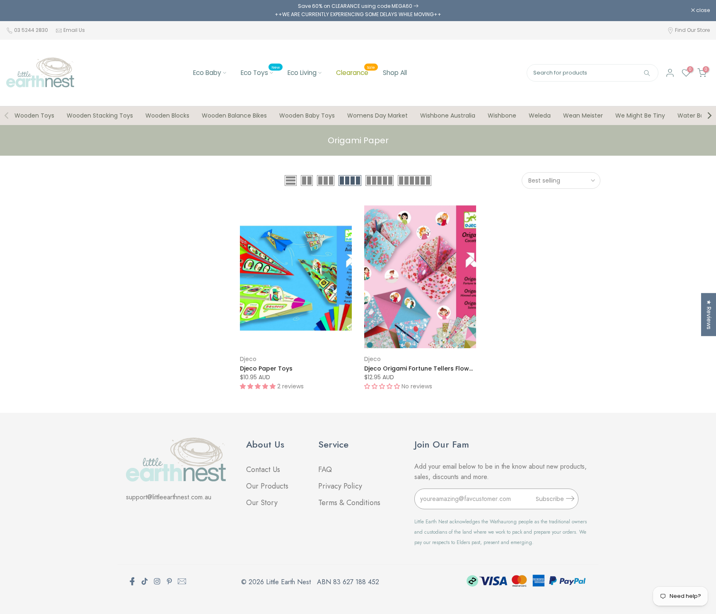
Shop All (395, 72)
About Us (265, 444)
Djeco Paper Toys (266, 368)
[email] (182, 581)
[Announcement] (358, 10)
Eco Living (302, 72)
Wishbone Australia (447, 115)
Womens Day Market (377, 115)
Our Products (267, 486)
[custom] (144, 581)
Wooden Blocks (167, 115)
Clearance (355, 72)
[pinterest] (169, 581)
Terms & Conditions (349, 502)
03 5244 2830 (31, 30)
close (17, 10)
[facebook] (132, 581)
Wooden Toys (34, 115)
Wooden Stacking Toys (100, 115)
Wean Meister (583, 115)
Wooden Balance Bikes (234, 115)
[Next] (709, 115)
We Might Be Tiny (640, 115)
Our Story (262, 502)
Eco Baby (207, 72)
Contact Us (263, 469)
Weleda (540, 115)
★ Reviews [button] (709, 314)
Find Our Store (692, 30)
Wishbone (502, 115)
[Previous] (7, 115)
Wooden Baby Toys (307, 115)
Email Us (74, 30)
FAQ (326, 469)
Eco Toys (260, 72)
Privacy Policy (340, 486)
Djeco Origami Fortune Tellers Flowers (421, 368)
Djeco (248, 359)
